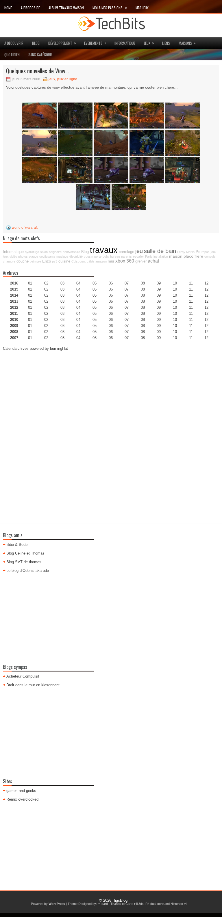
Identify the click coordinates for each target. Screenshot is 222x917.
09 (159, 289)
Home (8, 7)
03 (62, 283)
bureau (115, 256)
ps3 (54, 261)
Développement (62, 43)
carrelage (126, 252)
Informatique (124, 43)
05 (94, 301)
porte (97, 256)
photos (23, 256)
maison (175, 256)
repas (205, 252)
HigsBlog (119, 900)
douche (22, 261)
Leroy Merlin (186, 252)
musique (62, 256)
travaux (104, 250)
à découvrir (13, 43)
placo (188, 256)
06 (111, 295)
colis (106, 256)
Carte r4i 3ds (134, 903)
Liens (166, 43)
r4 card (103, 903)
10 (175, 307)
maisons (187, 43)
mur (111, 261)
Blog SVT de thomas (23, 562)
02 (46, 283)
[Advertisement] (111, 396)
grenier (141, 261)
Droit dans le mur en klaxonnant (33, 685)
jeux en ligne (67, 79)
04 (78, 283)
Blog (36, 43)
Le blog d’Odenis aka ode (27, 570)
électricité (76, 256)
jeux (149, 43)
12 (206, 295)
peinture (35, 261)
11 (191, 307)
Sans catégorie (40, 54)
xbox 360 (124, 260)
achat (153, 260)
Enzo (46, 261)
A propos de (30, 7)
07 (127, 295)
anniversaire (71, 252)
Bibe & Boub (16, 544)
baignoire (55, 252)
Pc (198, 252)
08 (143, 295)
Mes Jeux (142, 7)
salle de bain (160, 251)
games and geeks (21, 790)
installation (160, 256)
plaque (33, 256)
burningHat (59, 348)
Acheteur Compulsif (22, 676)
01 (30, 283)
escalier (138, 256)
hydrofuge (32, 252)
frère (199, 256)
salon (44, 252)
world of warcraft (25, 228)
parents (126, 256)
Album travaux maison (66, 7)
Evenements (95, 43)
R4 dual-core (154, 903)
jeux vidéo (10, 256)
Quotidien (12, 54)
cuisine (64, 261)
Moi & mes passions (109, 7)
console (209, 256)
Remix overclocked (22, 799)
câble (90, 261)
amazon (101, 261)
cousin (88, 256)
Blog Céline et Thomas (25, 553)
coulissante (47, 256)
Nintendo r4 (179, 903)
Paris (148, 256)
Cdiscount (78, 261)
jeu (139, 251)
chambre (9, 261)
